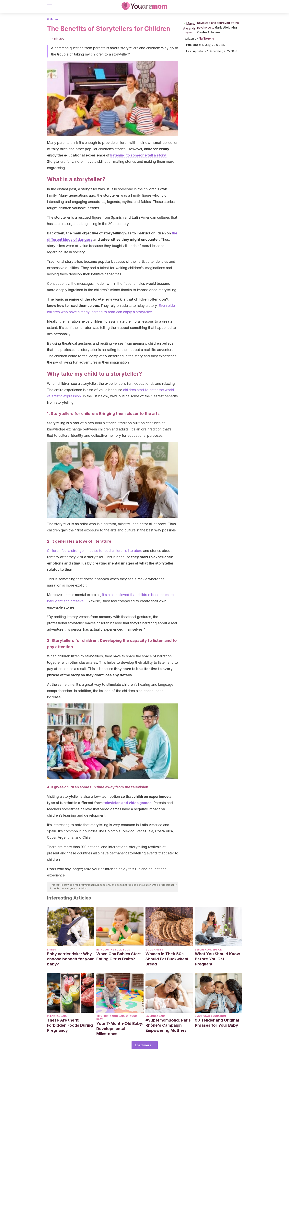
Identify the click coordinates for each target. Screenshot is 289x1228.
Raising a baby (155, 1015)
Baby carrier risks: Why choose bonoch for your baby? (70, 958)
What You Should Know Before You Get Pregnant (217, 958)
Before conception (208, 949)
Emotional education (210, 1015)
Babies (51, 949)
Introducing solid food (113, 949)
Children (52, 19)
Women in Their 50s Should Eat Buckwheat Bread (167, 958)
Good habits (154, 949)
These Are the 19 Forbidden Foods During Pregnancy (70, 1025)
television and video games (127, 803)
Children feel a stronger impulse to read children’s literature (94, 551)
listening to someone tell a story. (138, 155)
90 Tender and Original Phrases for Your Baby (217, 1023)
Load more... (144, 1045)
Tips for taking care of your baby (116, 1017)
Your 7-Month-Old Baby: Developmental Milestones (120, 1028)
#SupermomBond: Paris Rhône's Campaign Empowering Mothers (168, 1025)
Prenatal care (57, 1015)
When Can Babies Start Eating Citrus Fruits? (118, 956)
